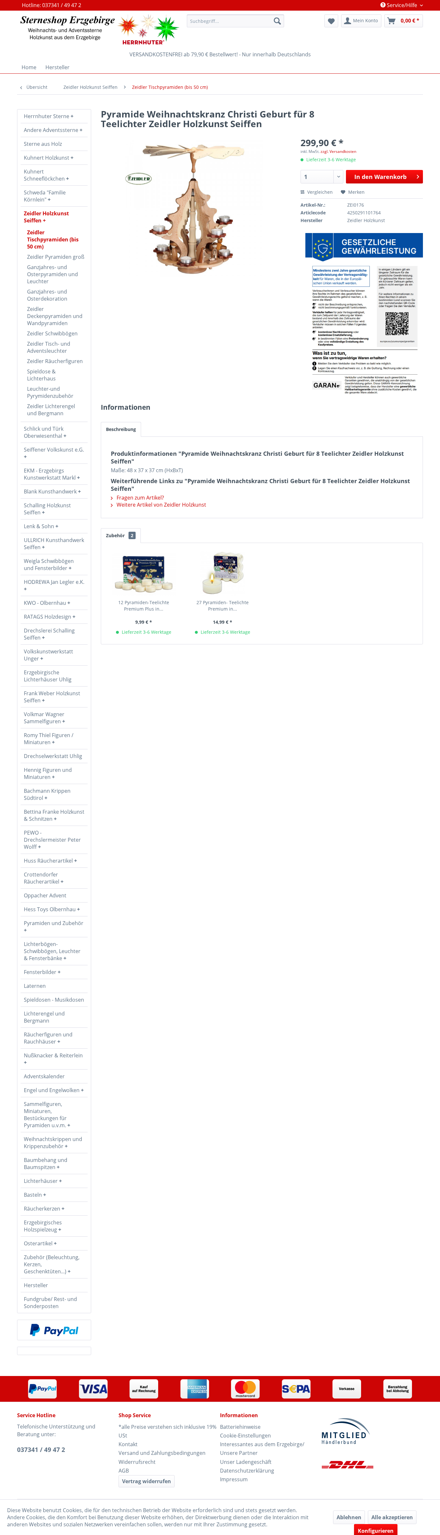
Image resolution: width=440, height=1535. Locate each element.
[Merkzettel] (331, 20)
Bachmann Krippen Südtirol (47, 794)
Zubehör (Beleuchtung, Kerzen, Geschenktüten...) (52, 1264)
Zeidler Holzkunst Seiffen (46, 217)
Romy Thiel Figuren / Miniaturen (48, 739)
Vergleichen (319, 192)
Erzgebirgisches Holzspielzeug (43, 1226)
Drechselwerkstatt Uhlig (53, 756)
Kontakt (128, 1444)
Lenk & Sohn (39, 526)
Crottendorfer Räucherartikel (42, 878)
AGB (124, 1470)
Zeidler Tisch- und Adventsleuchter (48, 347)
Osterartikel (39, 1243)
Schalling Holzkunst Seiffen (47, 509)
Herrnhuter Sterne (47, 116)
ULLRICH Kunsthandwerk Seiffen (54, 544)
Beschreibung (121, 429)
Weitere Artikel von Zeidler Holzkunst (160, 504)
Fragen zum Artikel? (139, 497)
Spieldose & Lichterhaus (41, 375)
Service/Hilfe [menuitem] (402, 5)
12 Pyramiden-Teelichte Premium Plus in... (143, 605)
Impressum (234, 1479)
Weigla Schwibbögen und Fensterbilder (49, 564)
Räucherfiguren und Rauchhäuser (48, 1038)
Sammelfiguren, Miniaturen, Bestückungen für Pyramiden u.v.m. (45, 1114)
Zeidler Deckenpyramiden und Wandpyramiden (54, 316)
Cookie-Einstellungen (245, 1435)
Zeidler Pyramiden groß (55, 256)
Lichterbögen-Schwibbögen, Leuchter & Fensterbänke (52, 951)
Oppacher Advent (45, 895)
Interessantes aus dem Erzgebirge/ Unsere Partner (262, 1448)
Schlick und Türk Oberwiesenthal (43, 432)
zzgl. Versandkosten (338, 151)
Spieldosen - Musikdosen (54, 999)
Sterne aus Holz (43, 143)
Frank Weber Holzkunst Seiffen (52, 697)
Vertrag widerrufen (146, 1481)
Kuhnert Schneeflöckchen (45, 175)
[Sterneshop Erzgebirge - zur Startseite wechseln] (99, 29)
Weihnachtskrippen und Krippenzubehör (53, 1143)
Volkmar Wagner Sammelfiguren (44, 718)
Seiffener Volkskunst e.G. (54, 449)
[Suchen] (277, 20)
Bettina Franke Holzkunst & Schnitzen (54, 815)
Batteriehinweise (240, 1426)
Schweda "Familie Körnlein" (45, 196)
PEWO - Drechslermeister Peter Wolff (52, 839)
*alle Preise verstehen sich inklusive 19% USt (167, 1431)
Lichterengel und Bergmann (44, 1017)
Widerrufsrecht (137, 1461)
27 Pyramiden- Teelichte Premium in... (222, 605)
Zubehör (119, 535)
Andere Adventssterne (52, 130)
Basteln (33, 1194)
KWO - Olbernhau (45, 602)
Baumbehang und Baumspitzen (45, 1163)
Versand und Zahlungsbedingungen (162, 1452)
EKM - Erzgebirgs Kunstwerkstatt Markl (50, 474)
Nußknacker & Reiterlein (53, 1055)
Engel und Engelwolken (52, 1090)
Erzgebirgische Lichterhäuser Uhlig (48, 676)
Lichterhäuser (41, 1180)
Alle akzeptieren (392, 1517)
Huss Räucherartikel (49, 860)
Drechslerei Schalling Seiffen (49, 634)
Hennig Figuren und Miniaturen (48, 773)
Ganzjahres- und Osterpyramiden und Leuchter (52, 274)
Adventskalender (44, 1076)
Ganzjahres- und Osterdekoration (47, 295)
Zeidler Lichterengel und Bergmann (51, 410)
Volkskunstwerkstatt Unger (48, 655)
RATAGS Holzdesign (48, 616)
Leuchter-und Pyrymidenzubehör (50, 392)
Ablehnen (349, 1517)
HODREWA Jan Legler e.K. (54, 581)
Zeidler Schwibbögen (52, 333)
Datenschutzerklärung (247, 1470)
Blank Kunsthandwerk (51, 491)
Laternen (35, 985)
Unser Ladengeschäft (246, 1461)
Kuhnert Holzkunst (47, 157)
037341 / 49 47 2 (41, 1450)
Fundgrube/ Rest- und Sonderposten (50, 1303)
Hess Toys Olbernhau (50, 909)
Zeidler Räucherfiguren (55, 361)
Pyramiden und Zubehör (53, 923)
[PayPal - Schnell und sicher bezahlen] (54, 1330)
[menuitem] (235, 20)
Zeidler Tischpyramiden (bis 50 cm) (53, 239)
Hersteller (36, 1285)
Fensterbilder (41, 972)
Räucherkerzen (43, 1208)
